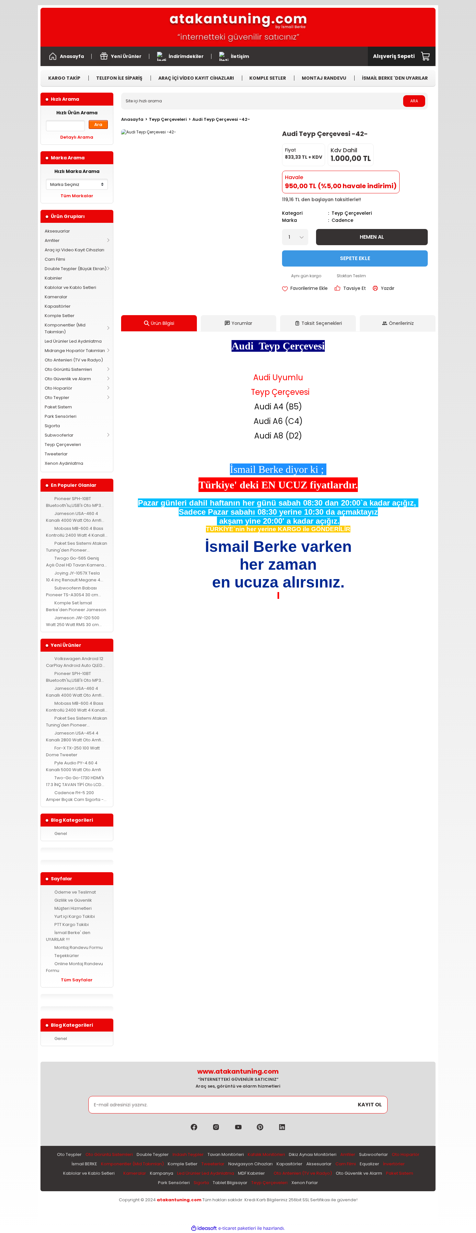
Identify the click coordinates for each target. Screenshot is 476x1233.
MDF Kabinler (251, 1173)
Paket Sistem (58, 407)
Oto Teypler (57, 397)
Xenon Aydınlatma (64, 463)
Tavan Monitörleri (226, 1154)
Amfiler (52, 240)
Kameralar (56, 297)
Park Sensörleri (60, 416)
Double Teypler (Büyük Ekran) (76, 269)
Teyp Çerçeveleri (63, 444)
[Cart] (426, 56)
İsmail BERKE (84, 1164)
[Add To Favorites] (305, 288)
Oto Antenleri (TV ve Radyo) (74, 360)
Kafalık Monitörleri (266, 1154)
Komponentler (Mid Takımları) (65, 328)
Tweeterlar (56, 454)
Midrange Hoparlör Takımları (75, 351)
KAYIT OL (370, 1104)
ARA (414, 101)
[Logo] (238, 27)
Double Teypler (153, 1154)
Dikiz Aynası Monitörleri (312, 1154)
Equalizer (369, 1164)
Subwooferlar (59, 435)
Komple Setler (59, 316)
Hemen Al (372, 237)
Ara (98, 124)
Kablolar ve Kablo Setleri (70, 287)
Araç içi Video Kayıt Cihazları (74, 250)
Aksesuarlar (57, 231)
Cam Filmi (55, 259)
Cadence (342, 220)
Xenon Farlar (304, 1183)
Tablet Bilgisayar (230, 1183)
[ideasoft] (204, 1228)
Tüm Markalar (77, 196)
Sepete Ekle (355, 258)
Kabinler (53, 278)
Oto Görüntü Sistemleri (68, 369)
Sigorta (52, 426)
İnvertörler (394, 1164)
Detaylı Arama (76, 137)
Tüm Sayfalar (77, 980)
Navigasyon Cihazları (250, 1164)
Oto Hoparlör (58, 388)
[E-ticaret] (237, 1228)
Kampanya (161, 1173)
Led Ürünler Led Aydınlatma (73, 341)
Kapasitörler (58, 306)
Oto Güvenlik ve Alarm (68, 379)
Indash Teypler (188, 1154)
